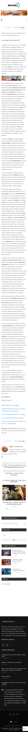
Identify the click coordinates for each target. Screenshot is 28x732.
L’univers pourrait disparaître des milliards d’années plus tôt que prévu (19, 552)
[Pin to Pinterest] (20, 27)
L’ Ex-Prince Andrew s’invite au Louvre (17, 560)
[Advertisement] (14, 599)
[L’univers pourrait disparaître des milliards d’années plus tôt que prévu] (6, 553)
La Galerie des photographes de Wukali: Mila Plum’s (14, 655)
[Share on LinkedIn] (22, 441)
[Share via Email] (23, 27)
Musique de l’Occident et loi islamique (11, 662)
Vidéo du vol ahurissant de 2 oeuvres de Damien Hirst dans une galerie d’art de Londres (14, 669)
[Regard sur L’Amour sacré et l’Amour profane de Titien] (14, 492)
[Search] (26, 20)
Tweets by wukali (6, 584)
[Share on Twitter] (18, 27)
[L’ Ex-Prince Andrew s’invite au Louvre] (6, 562)
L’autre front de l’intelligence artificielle (18, 570)
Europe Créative (6, 676)
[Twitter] (7, 645)
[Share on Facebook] (17, 27)
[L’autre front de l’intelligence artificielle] (6, 571)
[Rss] (17, 714)
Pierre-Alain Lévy (16, 446)
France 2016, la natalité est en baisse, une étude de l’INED (14, 683)
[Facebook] (3, 645)
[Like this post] (15, 27)
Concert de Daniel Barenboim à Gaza (11, 414)
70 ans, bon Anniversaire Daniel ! (10, 418)
